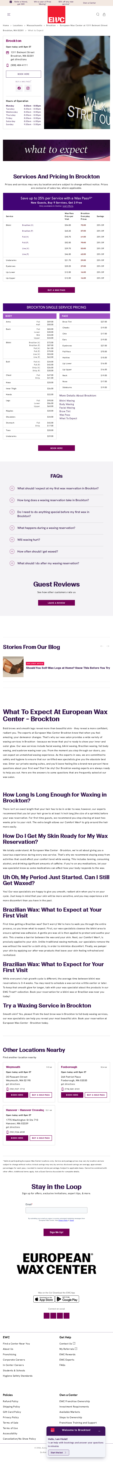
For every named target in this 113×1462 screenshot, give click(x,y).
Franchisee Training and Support (78, 1422)
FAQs (62, 1365)
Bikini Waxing (67, 400)
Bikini (8, 225)
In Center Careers (13, 1365)
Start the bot (57, 1452)
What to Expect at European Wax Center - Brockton (55, 715)
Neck (65, 375)
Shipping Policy (11, 1406)
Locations (18, 25)
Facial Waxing (67, 407)
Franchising (9, 1354)
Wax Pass (64, 414)
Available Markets (69, 1411)
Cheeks (66, 327)
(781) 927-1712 (17, 1089)
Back (8, 329)
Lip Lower (10, 272)
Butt (8, 361)
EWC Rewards (67, 1354)
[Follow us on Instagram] (27, 88)
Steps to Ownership (70, 1417)
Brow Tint (67, 321)
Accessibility (10, 1433)
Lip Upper (10, 278)
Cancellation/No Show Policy (19, 1438)
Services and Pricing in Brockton (56, 176)
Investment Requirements (74, 1406)
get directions (19, 59)
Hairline (66, 357)
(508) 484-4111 (19, 65)
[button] (97, 14)
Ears (65, 339)
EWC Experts (66, 1359)
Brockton (51, 25)
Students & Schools (14, 1370)
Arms (8, 321)
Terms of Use (10, 1428)
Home (6, 25)
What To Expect (68, 418)
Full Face (67, 351)
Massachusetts (35, 25)
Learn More (68, 206)
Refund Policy (10, 1401)
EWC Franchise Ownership (74, 1401)
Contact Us (66, 1343)
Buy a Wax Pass (23, 81)
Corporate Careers (14, 1359)
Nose (65, 381)
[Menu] (9, 14)
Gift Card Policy (12, 1411)
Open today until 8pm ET (18, 46)
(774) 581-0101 (72, 1089)
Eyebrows (10, 266)
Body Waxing (66, 404)
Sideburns (67, 387)
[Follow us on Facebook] (19, 88)
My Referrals (67, 1349)
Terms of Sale (10, 1422)
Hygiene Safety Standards (18, 1375)
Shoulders (10, 417)
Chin (65, 333)
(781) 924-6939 (17, 1132)
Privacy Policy (11, 1417)
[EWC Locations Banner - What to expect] (56, 160)
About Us (8, 1349)
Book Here (23, 74)
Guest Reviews (56, 585)
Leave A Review (56, 603)
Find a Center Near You (16, 1343)
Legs (8, 400)
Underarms (11, 260)
